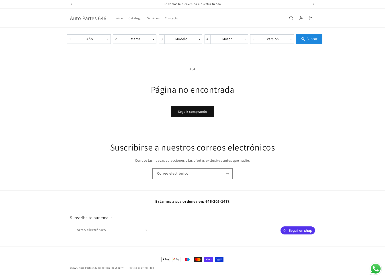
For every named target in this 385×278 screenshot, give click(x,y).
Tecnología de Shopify (111, 267)
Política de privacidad (141, 267)
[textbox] (91, 39)
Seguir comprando (192, 111)
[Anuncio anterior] (71, 4)
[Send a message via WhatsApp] (376, 269)
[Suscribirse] (227, 173)
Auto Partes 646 (88, 267)
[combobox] (89, 39)
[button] (291, 18)
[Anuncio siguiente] (313, 4)
